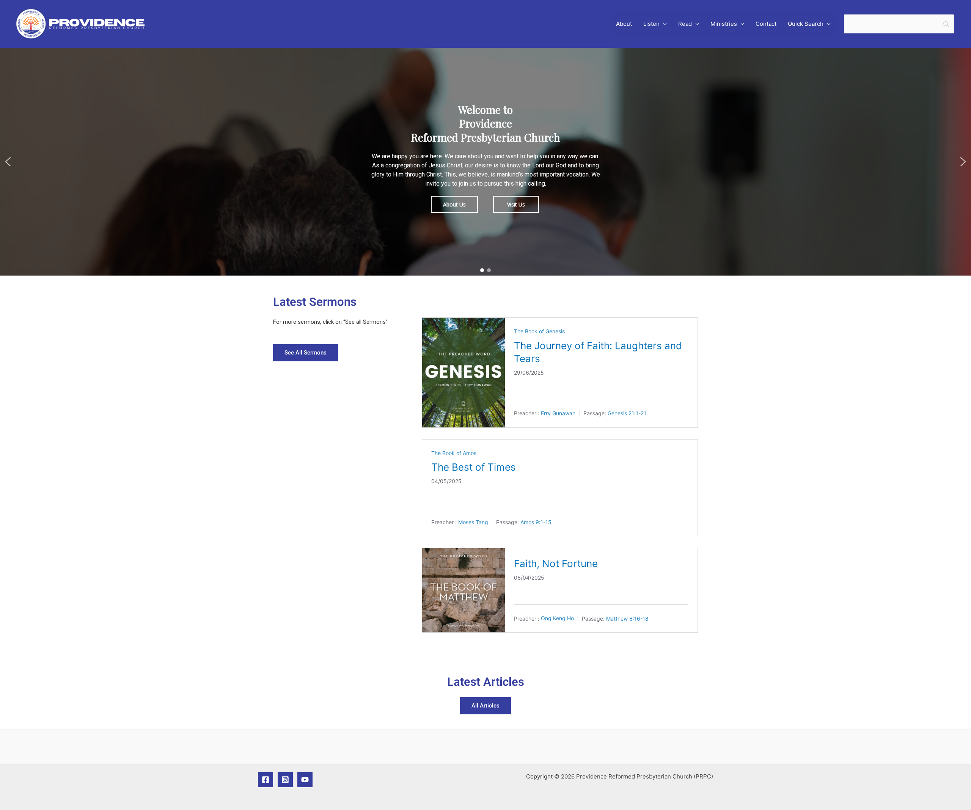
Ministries (723, 23)
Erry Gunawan (558, 413)
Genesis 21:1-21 (627, 413)
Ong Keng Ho (557, 618)
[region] (485, 162)
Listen (651, 23)
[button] (8, 162)
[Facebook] (265, 779)
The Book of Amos (453, 453)
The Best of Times (473, 467)
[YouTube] (305, 779)
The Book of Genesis (539, 331)
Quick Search (805, 23)
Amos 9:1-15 (535, 522)
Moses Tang (473, 522)
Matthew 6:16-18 (627, 618)
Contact (766, 23)
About (624, 23)
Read (685, 23)
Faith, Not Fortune (556, 563)
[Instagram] (285, 779)
